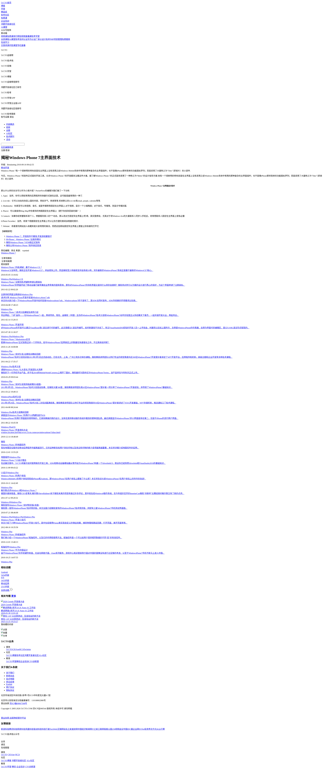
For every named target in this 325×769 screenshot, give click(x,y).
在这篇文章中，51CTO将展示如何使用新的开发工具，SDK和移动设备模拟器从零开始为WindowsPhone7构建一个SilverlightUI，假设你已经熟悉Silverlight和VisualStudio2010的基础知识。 (83, 463)
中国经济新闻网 (85, 729)
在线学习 (5, 42)
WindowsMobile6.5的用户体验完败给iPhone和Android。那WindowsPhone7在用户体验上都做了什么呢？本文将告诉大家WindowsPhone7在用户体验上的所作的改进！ (73, 479)
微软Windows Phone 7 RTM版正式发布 (23, 242)
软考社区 (5, 15)
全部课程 (5, 39)
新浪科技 (5, 729)
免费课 (4, 18)
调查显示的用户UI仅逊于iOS (23, 415)
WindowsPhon (7, 397)
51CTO (9, 649)
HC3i (21, 649)
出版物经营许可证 (18, 718)
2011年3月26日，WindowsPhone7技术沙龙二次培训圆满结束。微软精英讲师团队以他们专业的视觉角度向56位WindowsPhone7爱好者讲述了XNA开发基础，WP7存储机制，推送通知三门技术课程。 (88, 403)
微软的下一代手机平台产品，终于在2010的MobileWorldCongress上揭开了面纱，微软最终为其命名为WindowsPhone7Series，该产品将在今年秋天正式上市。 (70, 373)
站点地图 (10, 679)
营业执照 (5, 718)
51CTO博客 (11, 655)
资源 (7, 45)
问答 (11, 45)
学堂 (3, 9)
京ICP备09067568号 (18, 703)
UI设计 (4, 473)
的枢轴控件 (13, 534)
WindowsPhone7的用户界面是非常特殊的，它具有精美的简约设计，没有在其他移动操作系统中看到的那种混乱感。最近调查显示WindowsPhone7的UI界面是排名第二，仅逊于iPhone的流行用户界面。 (89, 418)
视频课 (4, 36)
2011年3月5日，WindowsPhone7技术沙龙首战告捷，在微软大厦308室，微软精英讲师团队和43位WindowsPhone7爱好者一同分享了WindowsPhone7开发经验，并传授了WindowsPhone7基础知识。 (87, 387)
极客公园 (108, 729)
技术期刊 (10, 136)
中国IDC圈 (128, 729)
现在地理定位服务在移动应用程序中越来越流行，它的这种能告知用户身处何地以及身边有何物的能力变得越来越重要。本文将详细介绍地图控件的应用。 (70, 448)
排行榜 (16, 36)
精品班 (4, 12)
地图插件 (5, 457)
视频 (8, 127)
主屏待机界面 (7, 294)
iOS (13, 427)
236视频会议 (117, 729)
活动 (8, 139)
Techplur (27, 649)
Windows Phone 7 (8, 253)
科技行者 (46, 729)
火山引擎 (161, 729)
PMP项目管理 (56, 39)
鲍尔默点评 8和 (18, 490)
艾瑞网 (60, 729)
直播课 (28, 36)
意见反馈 (10, 682)
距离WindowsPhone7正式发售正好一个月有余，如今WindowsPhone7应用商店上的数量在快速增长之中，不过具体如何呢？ (55, 342)
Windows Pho (6, 279)
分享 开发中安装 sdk (25, 297)
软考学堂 (35, 36)
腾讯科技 (13, 729)
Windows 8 (5, 502)
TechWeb (53, 729)
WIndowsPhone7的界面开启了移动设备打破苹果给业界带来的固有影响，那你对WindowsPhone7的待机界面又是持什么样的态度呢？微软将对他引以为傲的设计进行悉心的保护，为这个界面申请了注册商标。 (93, 285)
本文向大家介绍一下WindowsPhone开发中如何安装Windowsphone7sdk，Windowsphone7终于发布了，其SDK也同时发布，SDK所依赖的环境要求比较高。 (69, 300)
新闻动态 (10, 676)
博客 (3, 6)
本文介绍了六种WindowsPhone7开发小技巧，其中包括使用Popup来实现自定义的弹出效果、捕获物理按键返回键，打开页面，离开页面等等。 (64, 523)
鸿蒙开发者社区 (8, 24)
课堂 (15, 45)
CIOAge (15, 649)
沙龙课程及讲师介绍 (19, 312)
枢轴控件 (5, 547)
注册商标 (17, 294)
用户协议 (10, 687)
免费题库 (66, 39)
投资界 (147, 729)
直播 (23, 45)
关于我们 (10, 673)
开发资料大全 (14, 430)
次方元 (154, 729)
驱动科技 (38, 729)
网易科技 (21, 729)
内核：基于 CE (21, 267)
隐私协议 (10, 690)
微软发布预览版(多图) (20, 505)
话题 (8, 130)
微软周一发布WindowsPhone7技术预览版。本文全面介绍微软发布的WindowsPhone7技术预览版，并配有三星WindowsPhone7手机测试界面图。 (64, 508)
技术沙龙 (16, 366)
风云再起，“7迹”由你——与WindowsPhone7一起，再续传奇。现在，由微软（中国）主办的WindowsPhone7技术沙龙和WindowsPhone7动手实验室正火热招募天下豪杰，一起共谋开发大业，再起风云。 (90, 315)
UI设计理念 (13, 460)
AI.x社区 (42, 655)
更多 (13, 596)
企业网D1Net (138, 729)
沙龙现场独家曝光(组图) (21, 384)
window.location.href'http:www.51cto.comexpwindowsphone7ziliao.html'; (31, 432)
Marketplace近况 (15, 339)
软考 (17, 39)
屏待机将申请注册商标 (21, 282)
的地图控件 (13, 445)
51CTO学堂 (11, 661)
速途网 (75, 729)
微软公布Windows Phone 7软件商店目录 (23, 245)
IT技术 (47, 39)
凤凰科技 (29, 729)
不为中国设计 (14, 550)
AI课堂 (4, 27)
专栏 (19, 45)
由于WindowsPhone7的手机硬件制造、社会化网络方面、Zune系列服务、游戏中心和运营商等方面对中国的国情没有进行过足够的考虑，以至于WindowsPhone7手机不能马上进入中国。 (83, 553)
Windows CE (17, 279)
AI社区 (9, 133)
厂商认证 (40, 39)
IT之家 (95, 729)
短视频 (22, 36)
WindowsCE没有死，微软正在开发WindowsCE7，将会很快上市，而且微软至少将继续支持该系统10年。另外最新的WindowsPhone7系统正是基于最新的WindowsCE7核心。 (77, 270)
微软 (3, 442)
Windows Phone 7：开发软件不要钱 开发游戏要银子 (29, 236)
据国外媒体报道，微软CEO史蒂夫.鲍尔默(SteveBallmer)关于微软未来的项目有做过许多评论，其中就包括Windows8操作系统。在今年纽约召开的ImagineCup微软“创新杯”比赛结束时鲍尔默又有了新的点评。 (92, 493)
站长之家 (67, 729)
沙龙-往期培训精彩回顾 (20, 354)
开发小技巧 (13, 520)
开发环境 (12, 325)
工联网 (101, 729)
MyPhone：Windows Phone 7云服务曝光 (23, 239)
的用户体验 (13, 476)
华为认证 (32, 39)
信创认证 (23, 39)
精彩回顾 (24, 412)
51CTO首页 (6, 3)
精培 (18, 661)
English (9, 684)
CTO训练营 (34, 661)
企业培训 (5, 21)
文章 (3, 45)
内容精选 (10, 124)
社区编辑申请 (7, 147)
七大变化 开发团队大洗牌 (21, 370)
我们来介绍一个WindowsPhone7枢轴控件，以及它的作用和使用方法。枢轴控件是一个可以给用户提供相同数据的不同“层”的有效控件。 (61, 538)
